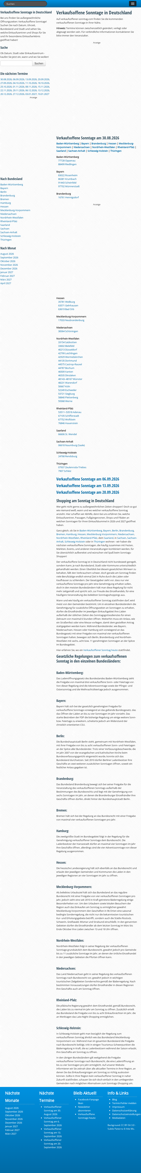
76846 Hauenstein (68, 423)
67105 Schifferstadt (68, 415)
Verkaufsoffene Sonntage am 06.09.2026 (87, 479)
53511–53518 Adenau (69, 412)
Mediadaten (118, 1117)
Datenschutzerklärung (124, 1110)
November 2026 (9, 264)
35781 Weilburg (66, 301)
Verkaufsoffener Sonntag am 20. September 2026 (53, 1143)
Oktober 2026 (7, 261)
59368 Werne (65, 401)
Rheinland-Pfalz (8, 221)
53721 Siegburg (66, 393)
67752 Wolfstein (66, 419)
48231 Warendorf (67, 382)
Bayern (4, 188)
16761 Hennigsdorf (68, 197)
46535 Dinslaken (67, 375)
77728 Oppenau (66, 160)
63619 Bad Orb (66, 309)
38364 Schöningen (68, 331)
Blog (114, 1099)
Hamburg (5, 202)
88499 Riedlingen (67, 164)
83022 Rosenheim (67, 175)
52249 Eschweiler (67, 390)
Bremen (4, 199)
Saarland (5, 225)
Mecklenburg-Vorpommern (15, 210)
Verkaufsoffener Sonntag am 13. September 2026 (53, 1132)
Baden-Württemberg (11, 184)
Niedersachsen (8, 214)
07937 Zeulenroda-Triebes (72, 467)
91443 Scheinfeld (67, 182)
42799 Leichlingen (67, 353)
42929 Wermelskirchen (70, 357)
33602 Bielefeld (66, 346)
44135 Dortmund (67, 360)
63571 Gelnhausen (68, 305)
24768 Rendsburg (67, 456)
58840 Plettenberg (68, 397)
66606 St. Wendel (67, 434)
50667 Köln (64, 386)
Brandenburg (7, 195)
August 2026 (7, 253)
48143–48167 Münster (70, 379)
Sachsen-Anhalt (8, 232)
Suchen (39, 63)
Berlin (3, 191)
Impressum (118, 1106)
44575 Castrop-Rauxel (70, 364)
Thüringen (6, 239)
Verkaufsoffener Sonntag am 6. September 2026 (53, 1121)
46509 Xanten (65, 371)
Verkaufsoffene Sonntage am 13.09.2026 (87, 485)
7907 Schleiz (64, 471)
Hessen (4, 206)
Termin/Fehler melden (124, 1103)
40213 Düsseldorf (67, 349)
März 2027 (6, 279)
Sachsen (4, 228)
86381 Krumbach (67, 179)
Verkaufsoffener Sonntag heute (100, 650)
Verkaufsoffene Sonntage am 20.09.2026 (87, 492)
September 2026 (9, 257)
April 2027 (5, 283)
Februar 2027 (7, 275)
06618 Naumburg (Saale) (71, 445)
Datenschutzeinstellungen (126, 1114)
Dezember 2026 (8, 268)
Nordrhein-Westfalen (11, 217)
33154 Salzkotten (67, 342)
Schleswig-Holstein (10, 236)
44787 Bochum (66, 368)
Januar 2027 (6, 272)
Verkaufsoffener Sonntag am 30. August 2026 (53, 1110)
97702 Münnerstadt (69, 186)
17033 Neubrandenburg (71, 320)
